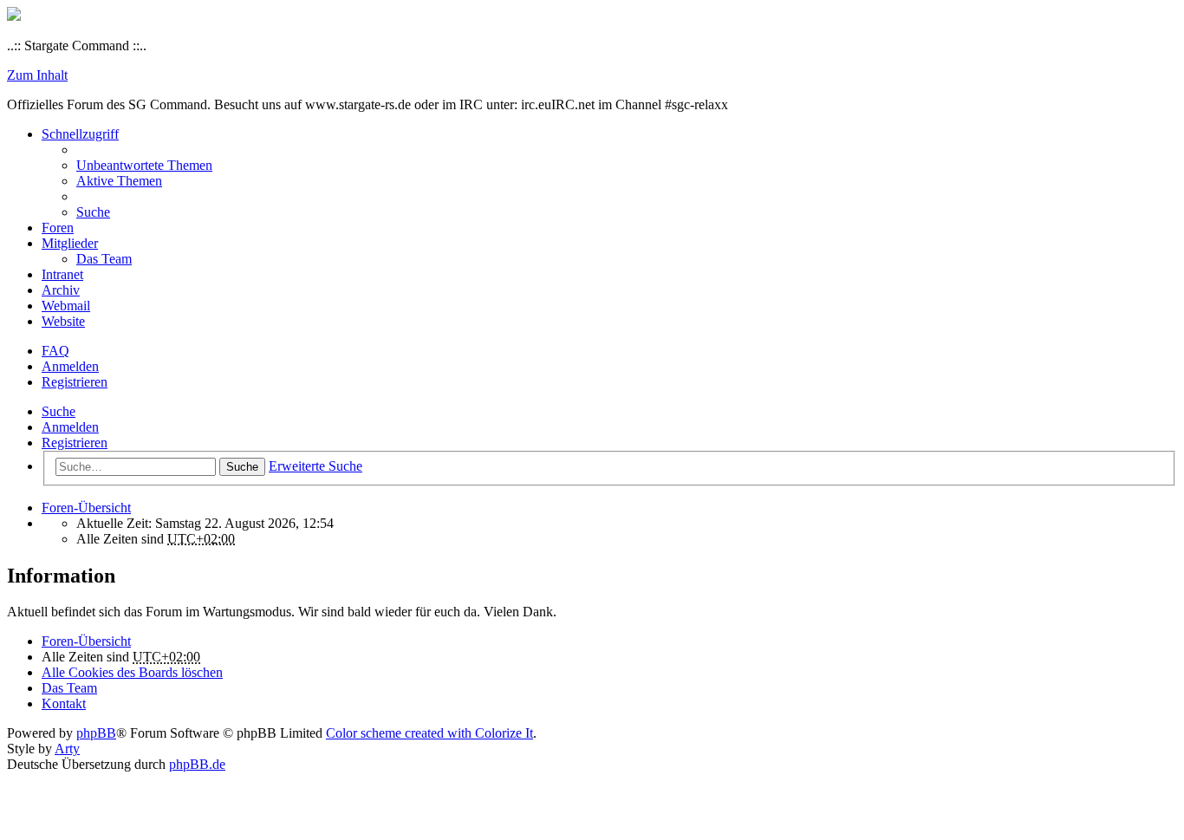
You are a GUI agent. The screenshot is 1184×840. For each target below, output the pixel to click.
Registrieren (74, 442)
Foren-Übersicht (86, 641)
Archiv (61, 290)
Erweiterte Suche (315, 466)
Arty (67, 748)
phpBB (96, 733)
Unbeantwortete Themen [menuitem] (144, 165)
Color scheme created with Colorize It (429, 733)
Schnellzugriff (80, 134)
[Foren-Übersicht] (14, 16)
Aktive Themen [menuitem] (119, 180)
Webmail (66, 305)
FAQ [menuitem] (55, 350)
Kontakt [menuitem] (64, 703)
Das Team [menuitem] (104, 258)
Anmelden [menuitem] (70, 366)
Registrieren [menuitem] (74, 381)
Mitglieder (70, 243)
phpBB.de (197, 764)
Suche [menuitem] (93, 212)
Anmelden (70, 427)
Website (63, 321)
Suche (58, 411)
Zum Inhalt (37, 75)
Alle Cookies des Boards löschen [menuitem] (132, 672)
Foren (58, 227)
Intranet (62, 274)
